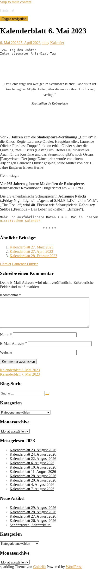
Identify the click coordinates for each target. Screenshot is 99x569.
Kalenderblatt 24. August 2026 (33, 454)
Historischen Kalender (20, 221)
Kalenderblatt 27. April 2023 (31, 251)
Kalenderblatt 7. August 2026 (32, 489)
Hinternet (7, 10)
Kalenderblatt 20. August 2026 (33, 480)
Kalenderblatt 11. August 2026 (33, 472)
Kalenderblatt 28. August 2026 (33, 476)
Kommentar (10, 295)
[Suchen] (47, 394)
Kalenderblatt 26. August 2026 (33, 521)
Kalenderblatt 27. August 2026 (33, 516)
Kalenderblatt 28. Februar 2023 (33, 256)
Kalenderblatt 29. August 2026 (33, 508)
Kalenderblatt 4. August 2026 (32, 484)
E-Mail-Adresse (13, 343)
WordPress (74, 567)
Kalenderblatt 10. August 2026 (33, 467)
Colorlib (39, 567)
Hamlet (5, 264)
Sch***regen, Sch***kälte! (30, 525)
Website (6, 352)
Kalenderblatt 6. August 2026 (32, 463)
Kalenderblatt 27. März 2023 (31, 247)
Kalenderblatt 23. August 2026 (33, 450)
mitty (45, 43)
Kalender (57, 43)
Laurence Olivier (25, 264)
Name (6, 335)
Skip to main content (15, 2)
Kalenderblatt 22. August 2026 (33, 459)
